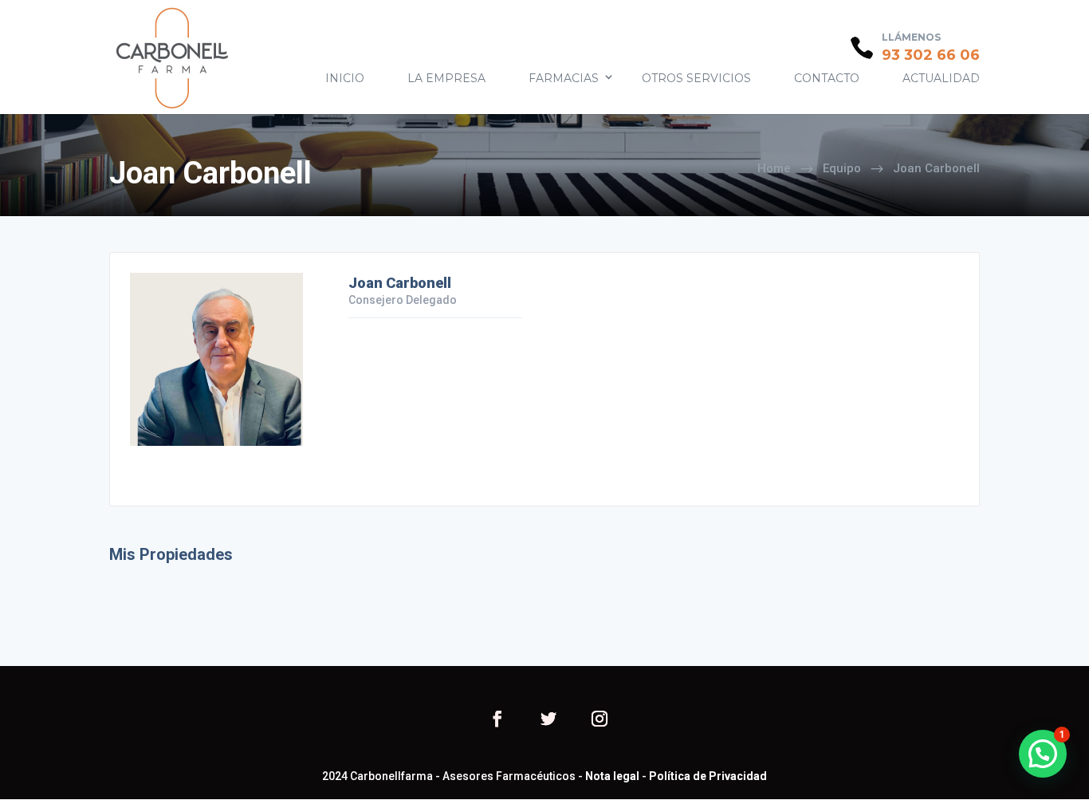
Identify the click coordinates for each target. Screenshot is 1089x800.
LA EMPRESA (446, 78)
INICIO (344, 78)
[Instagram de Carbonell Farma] (599, 720)
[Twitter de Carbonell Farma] (548, 720)
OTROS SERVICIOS (696, 78)
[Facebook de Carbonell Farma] (497, 720)
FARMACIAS (564, 78)
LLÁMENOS (911, 37)
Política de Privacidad (708, 776)
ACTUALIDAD (941, 78)
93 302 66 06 (931, 55)
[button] (1043, 754)
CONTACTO (826, 78)
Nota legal (612, 776)
